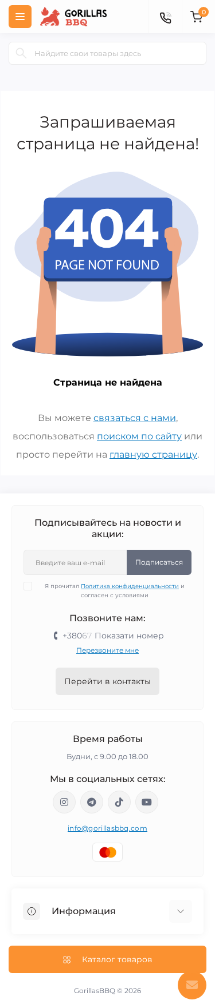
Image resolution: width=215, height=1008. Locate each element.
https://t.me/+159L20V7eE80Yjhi (91, 802)
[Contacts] (165, 16)
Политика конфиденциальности (130, 586)
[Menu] (20, 16)
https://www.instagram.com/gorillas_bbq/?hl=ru (64, 802)
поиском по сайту (139, 436)
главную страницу (153, 454)
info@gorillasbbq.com (107, 828)
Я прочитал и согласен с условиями (115, 590)
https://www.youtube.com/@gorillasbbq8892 (146, 802)
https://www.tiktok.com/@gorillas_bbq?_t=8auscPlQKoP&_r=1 (119, 802)
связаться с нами (134, 417)
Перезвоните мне (107, 650)
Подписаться (159, 562)
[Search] (21, 53)
